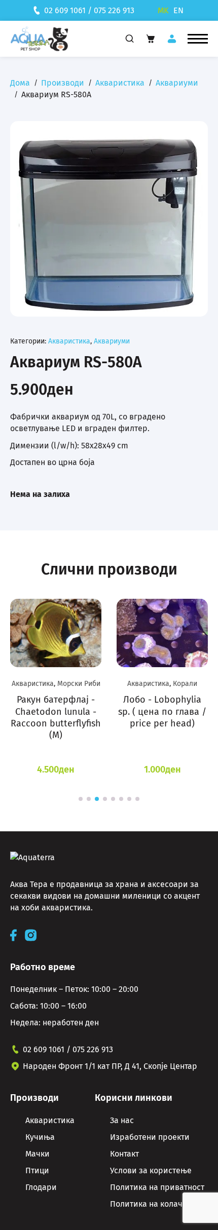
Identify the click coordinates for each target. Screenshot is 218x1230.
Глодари (41, 1187)
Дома (20, 83)
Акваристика (119, 83)
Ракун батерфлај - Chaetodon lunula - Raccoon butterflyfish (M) (56, 717)
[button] (198, 39)
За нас (122, 1120)
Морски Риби (78, 683)
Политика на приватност (157, 1187)
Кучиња (40, 1137)
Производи (62, 83)
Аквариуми (177, 83)
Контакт (124, 1154)
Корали (185, 683)
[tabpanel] (55, 688)
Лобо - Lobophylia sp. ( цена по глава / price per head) (162, 711)
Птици (37, 1170)
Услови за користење (151, 1170)
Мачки (37, 1154)
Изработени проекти (150, 1137)
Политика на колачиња (154, 1204)
